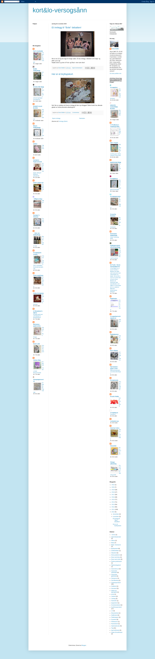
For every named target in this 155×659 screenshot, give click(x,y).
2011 (113, 509)
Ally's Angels (114, 143)
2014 (113, 502)
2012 (113, 507)
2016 (113, 497)
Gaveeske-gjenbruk (114, 575)
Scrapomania (114, 380)
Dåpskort (113, 553)
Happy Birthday (43, 187)
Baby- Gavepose (116, 545)
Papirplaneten (114, 334)
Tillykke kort (43, 147)
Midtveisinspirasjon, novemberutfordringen (115, 372)
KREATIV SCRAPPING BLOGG (114, 107)
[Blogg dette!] (88, 68)
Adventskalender (116, 537)
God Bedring (115, 580)
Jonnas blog (36, 360)
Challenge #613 (120, 131)
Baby (112, 542)
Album (113, 540)
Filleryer (43, 202)
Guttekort (113, 586)
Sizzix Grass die (120, 450)
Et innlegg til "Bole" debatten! (66, 27)
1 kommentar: (76, 112)
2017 (113, 494)
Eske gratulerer (115, 555)
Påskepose (114, 621)
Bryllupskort (114, 548)
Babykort (120, 321)
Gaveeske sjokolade (114, 571)
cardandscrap (114, 421)
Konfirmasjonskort (43, 348)
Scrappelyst (113, 87)
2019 (113, 489)
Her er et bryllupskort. (62, 74)
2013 (113, 504)
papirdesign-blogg (115, 162)
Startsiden (82, 118)
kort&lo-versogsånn (60, 10)
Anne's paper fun (38, 182)
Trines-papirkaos (38, 275)
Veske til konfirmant (116, 632)
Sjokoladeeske (115, 626)
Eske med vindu (115, 559)
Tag (112, 628)
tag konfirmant (115, 630)
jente (112, 594)
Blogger (84, 645)
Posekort (113, 619)
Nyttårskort (114, 615)
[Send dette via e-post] (86, 68)
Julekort (113, 596)
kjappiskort (114, 603)
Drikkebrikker (115, 550)
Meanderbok (115, 613)
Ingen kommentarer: (77, 67)
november (116, 516)
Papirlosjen (113, 298)
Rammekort (114, 623)
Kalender (114, 600)
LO (112, 611)
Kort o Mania (114, 350)
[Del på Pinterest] (94, 68)
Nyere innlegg (56, 118)
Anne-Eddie (115, 49)
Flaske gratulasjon (116, 561)
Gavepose (113, 414)
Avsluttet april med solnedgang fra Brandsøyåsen (38, 316)
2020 (113, 487)
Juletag (113, 598)
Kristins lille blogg (38, 87)
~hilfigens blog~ (38, 199)
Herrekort (114, 588)
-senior (113, 534)
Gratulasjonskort (116, 582)
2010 (113, 512)
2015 (113, 499)
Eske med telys (115, 557)
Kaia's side (36, 344)
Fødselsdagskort (116, 565)
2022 (113, 484)
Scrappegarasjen (115, 196)
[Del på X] (90, 68)
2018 (113, 492)
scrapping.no (114, 412)
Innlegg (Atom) (63, 121)
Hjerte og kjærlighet (114, 591)
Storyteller (113, 446)
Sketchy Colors (114, 428)
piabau (35, 144)
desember (116, 514)
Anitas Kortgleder (38, 293)
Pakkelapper (115, 617)
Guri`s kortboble (38, 51)
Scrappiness (114, 178)
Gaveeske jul (115, 569)
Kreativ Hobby (114, 396)
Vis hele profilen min (115, 73)
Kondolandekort (115, 605)
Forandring (43, 220)
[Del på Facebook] (92, 68)
